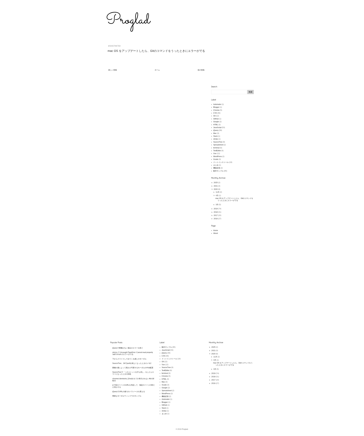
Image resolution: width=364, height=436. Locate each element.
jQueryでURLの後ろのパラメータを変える (128, 392)
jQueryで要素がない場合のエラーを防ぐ (127, 348)
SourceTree (217, 142)
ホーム (157, 70)
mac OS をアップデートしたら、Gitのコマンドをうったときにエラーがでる (156, 50)
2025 (216, 183)
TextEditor (217, 151)
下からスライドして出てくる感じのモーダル (129, 359)
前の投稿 (201, 70)
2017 (216, 215)
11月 (218, 192)
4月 (217, 195)
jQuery (215, 130)
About (215, 233)
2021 (216, 186)
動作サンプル (218, 171)
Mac (215, 133)
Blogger (216, 107)
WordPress (217, 156)
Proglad (128, 20)
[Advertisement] (232, 62)
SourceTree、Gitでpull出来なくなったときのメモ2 (131, 363)
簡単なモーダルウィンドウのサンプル (126, 396)
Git (214, 116)
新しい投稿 (112, 70)
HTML (215, 125)
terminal (216, 148)
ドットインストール (221, 162)
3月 (217, 205)
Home (215, 230)
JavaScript (217, 127)
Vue (214, 153)
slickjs (215, 139)
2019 (216, 209)
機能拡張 (216, 168)
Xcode (215, 159)
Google (216, 122)
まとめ (215, 165)
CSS (215, 113)
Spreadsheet (218, 145)
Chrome (216, 110)
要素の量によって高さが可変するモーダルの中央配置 (132, 368)
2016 (216, 219)
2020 (216, 189)
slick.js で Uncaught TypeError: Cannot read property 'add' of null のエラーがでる (132, 353)
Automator (217, 104)
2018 (216, 212)
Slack (215, 136)
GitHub (216, 119)
